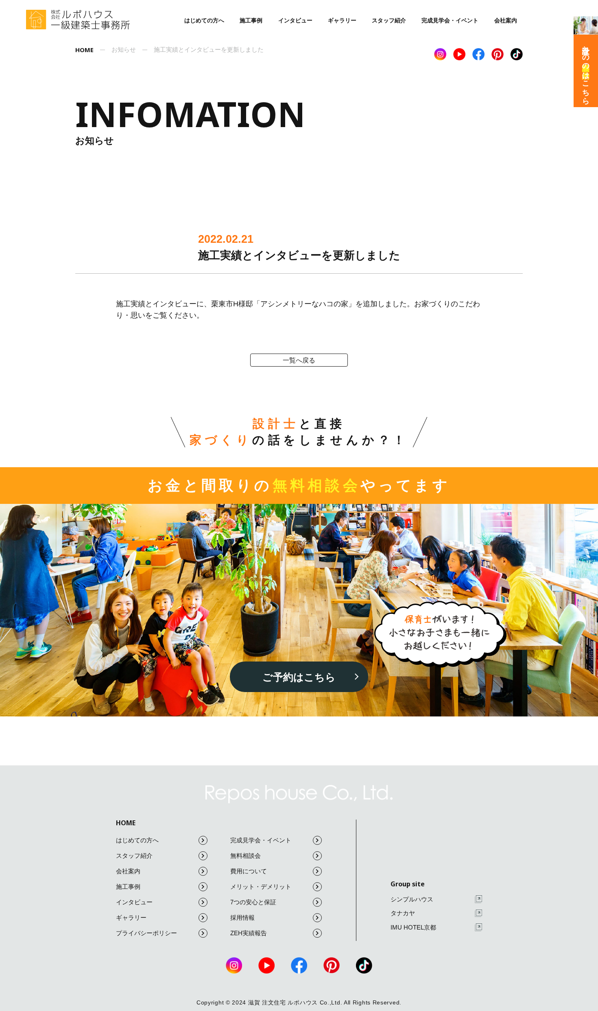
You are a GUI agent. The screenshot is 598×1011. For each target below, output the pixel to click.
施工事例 (251, 20)
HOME (125, 823)
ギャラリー (342, 20)
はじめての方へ (204, 20)
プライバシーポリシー (146, 933)
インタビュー (295, 20)
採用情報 (242, 917)
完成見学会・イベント (449, 20)
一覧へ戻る (299, 360)
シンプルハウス (412, 899)
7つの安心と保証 (253, 902)
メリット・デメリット (260, 886)
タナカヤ (403, 913)
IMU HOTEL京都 (413, 927)
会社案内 (505, 20)
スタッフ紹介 (389, 20)
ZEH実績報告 (248, 933)
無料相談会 (245, 855)
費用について (248, 871)
